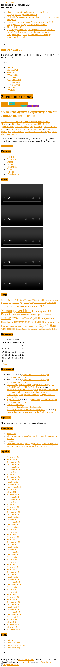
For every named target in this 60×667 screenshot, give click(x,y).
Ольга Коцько (7, 322)
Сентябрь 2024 (14, 487)
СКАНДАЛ (12, 70)
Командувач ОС (41, 311)
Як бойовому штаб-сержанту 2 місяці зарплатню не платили (29, 113)
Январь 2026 (13, 464)
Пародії (10, 172)
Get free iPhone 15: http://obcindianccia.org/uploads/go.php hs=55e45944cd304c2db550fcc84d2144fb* (26, 407)
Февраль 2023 (13, 512)
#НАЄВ (41, 300)
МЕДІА (10, 72)
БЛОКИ (16, 85)
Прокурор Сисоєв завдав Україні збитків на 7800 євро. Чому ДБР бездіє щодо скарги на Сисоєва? (33, 23)
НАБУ (15, 318)
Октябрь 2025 (13, 469)
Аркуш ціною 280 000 (33, 124)
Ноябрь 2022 (13, 519)
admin (31, 121)
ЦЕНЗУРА (12, 77)
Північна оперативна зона (11, 326)
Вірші (48, 300)
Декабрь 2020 (13, 577)
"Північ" (5, 124)
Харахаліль (45, 329)
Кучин (27, 314)
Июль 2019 (12, 619)
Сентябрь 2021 (14, 554)
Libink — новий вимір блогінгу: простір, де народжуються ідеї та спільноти (27, 13)
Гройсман (54, 300)
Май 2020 (11, 594)
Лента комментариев (17, 645)
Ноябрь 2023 (13, 497)
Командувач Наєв (16, 310)
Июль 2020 (12, 589)
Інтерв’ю (11, 164)
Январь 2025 (13, 479)
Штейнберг (53, 329)
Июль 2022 (12, 529)
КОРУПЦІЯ (12, 75)
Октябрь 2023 (13, 499)
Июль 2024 (12, 489)
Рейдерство (26, 326)
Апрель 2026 (13, 457)
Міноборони (46, 315)
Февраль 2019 (13, 629)
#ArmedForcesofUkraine (12, 300)
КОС (11, 307)
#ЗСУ (34, 300)
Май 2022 (11, 534)
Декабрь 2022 (13, 517)
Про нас (10, 441)
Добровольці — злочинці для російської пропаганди (28, 375)
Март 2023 (12, 509)
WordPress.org (13, 647)
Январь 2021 (13, 574)
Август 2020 (13, 587)
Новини (23, 106)
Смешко (18, 329)
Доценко (36, 303)
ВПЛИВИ (11, 87)
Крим (23, 314)
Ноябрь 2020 (13, 579)
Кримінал (14, 106)
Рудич (32, 326)
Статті (10, 162)
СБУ (36, 326)
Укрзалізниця (32, 329)
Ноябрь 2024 (13, 484)
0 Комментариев (42, 121)
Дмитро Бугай (28, 303)
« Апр (4, 364)
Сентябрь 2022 (14, 524)
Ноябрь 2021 (13, 549)
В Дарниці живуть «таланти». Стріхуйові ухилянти (31, 410)
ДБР (47, 124)
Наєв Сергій (30, 318)
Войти (10, 640)
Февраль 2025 (13, 477)
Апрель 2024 (13, 494)
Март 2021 (12, 569)
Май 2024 (11, 492)
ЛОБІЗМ (11, 90)
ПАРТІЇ (16, 82)
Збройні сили (50, 303)
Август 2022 (13, 527)
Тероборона (11, 134)
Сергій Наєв (47, 325)
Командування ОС (28, 306)
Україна (24, 329)
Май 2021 (11, 564)
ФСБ (39, 329)
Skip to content (7, 2)
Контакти (11, 433)
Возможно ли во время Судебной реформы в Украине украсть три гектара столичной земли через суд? (32, 444)
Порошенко (52, 321)
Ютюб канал (13, 174)
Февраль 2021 (13, 572)
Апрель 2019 (13, 624)
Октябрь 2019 (13, 612)
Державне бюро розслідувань (15, 126)
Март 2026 (12, 459)
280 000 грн (16, 124)
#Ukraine (27, 300)
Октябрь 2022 (13, 522)
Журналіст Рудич (38, 126)
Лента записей (14, 642)
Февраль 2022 (13, 542)
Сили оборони (8, 329)
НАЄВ (6, 318)
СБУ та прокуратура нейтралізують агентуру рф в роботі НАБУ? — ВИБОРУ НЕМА (30, 385)
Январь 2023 (13, 514)
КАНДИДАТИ (14, 80)
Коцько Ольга (16, 314)
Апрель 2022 (13, 537)
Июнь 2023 (12, 504)
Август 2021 (13, 557)
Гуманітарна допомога (10, 303)
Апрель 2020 (13, 597)
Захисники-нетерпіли (18, 129)
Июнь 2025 (12, 474)
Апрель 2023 (13, 507)
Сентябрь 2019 (14, 614)
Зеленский (4, 307)
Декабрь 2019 (13, 607)
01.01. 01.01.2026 (15, 27)
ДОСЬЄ (10, 67)
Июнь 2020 (12, 592)
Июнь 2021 (12, 562)
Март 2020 (12, 599)
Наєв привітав (46, 318)
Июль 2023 (12, 502)
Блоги (12, 103)
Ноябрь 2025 (13, 467)
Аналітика (12, 167)
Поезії (30, 322)
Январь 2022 (13, 544)
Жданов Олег (13, 399)
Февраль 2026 (13, 462)
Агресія (4, 103)
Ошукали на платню (34, 131)
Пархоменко (21, 321)
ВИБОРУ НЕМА (11, 49)
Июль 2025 (12, 472)
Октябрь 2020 (13, 582)
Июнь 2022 (12, 532)
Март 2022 (12, 539)
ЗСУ (41, 302)
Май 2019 (11, 622)
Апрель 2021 (13, 567)
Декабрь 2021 (13, 547)
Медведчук (35, 314)
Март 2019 (12, 627)
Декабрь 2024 (13, 482)
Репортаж (11, 159)
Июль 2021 (12, 559)
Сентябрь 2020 (14, 584)
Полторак (40, 321)
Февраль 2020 (13, 602)
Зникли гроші (36, 129)
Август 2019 (13, 617)
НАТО (21, 318)
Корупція (6, 314)
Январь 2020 (13, 604)
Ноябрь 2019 (13, 609)
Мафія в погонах (16, 131)
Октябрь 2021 (13, 552)
